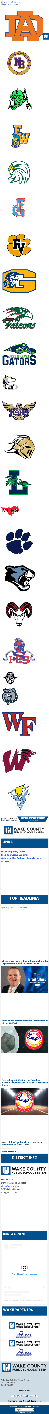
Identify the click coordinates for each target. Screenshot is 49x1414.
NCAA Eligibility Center (13, 851)
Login (29, 1412)
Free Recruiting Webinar (15, 854)
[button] (46, 36)
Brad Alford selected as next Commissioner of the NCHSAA (25, 1022)
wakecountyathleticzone (36, 1300)
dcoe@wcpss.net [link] (10, 1186)
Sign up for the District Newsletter (24, 1401)
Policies (36, 1406)
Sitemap (21, 1412)
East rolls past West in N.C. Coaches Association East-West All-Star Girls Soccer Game (25, 1083)
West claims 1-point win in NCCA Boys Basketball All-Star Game (22, 1143)
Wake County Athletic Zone (14, 1300)
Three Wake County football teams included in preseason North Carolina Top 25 (25, 962)
